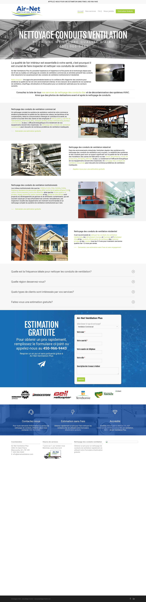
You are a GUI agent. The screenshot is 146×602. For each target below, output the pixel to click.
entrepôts (81, 159)
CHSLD (42, 188)
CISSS (63, 188)
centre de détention (36, 192)
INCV (106, 430)
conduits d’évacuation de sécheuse (95, 239)
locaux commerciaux (55, 121)
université (26, 194)
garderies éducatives (55, 194)
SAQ (32, 121)
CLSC (48, 188)
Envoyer (81, 379)
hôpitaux (14, 190)
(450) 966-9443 (73, 46)
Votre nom (81, 332)
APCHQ (110, 428)
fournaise (107, 237)
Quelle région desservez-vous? (28, 281)
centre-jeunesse (36, 194)
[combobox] (98, 326)
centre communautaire (19, 192)
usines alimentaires (112, 157)
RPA (43, 190)
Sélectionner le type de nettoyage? (89, 324)
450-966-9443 (55, 348)
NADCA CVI (122, 426)
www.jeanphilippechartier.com (42, 599)
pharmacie (26, 121)
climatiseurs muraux (93, 237)
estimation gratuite (74, 430)
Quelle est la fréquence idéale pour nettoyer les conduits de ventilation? (51, 271)
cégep (19, 194)
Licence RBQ (118, 428)
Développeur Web (16, 599)
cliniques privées (40, 121)
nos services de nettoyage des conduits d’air (64, 92)
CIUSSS (57, 188)
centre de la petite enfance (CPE (57, 190)
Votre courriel (82, 341)
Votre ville (81, 358)
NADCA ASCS (112, 426)
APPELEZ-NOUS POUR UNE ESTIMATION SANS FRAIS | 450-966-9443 (73, 2)
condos (87, 241)
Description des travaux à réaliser (88, 366)
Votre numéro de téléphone (86, 349)
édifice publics (56, 119)
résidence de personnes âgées (29, 190)
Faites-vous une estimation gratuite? (32, 302)
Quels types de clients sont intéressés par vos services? (42, 291)
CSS (52, 188)
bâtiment (89, 159)
